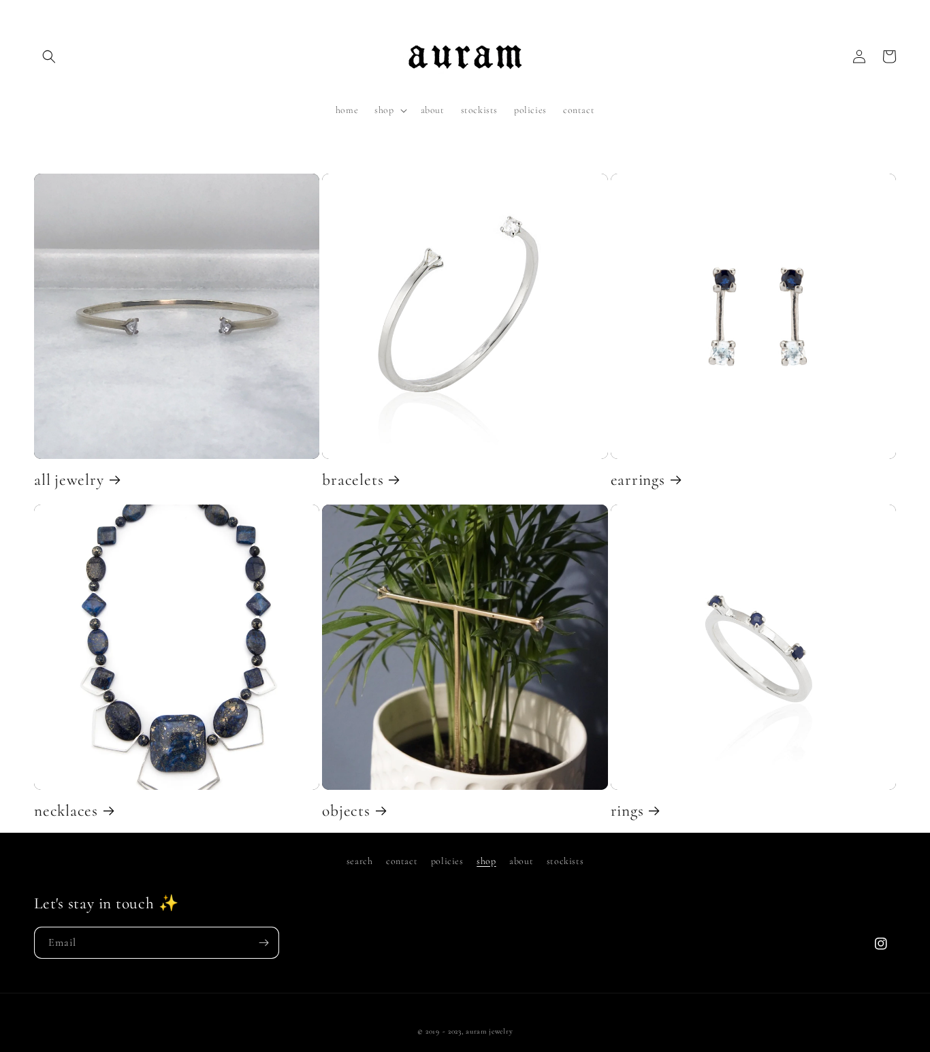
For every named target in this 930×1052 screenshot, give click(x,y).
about (521, 861)
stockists (565, 861)
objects (346, 810)
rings (627, 810)
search (360, 861)
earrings (638, 480)
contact (401, 861)
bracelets (352, 480)
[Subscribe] (263, 943)
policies (447, 861)
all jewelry (69, 480)
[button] (49, 56)
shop (486, 861)
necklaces (66, 810)
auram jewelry (489, 1031)
